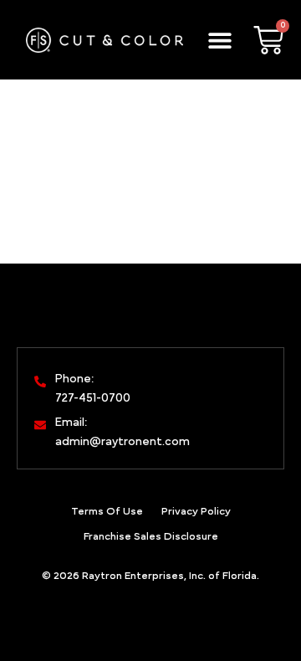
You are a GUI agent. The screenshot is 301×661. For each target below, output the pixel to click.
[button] (220, 40)
